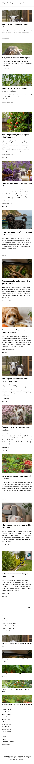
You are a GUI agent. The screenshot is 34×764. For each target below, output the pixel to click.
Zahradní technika (5, 593)
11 (23, 607)
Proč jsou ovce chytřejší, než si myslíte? (16, 58)
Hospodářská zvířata (6, 38)
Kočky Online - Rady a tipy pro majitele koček (14, 3)
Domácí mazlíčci (5, 252)
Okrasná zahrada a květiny (7, 203)
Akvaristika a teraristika (7, 300)
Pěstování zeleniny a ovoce (7, 102)
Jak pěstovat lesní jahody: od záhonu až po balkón (17, 704)
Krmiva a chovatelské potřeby (8, 349)
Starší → (30, 607)
